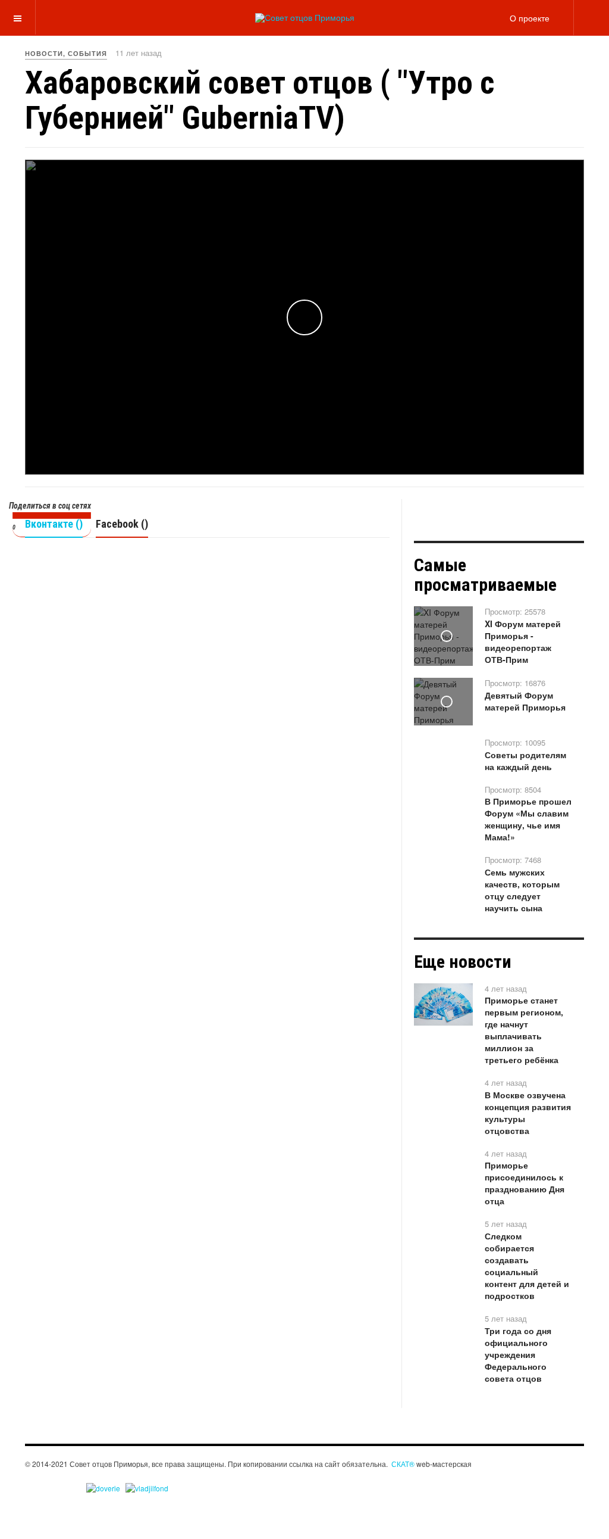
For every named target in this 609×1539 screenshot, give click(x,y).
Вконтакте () (54, 524)
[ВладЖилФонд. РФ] (146, 1487)
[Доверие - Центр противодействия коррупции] (103, 1487)
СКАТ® (403, 1464)
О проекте (530, 18)
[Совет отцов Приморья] (304, 18)
